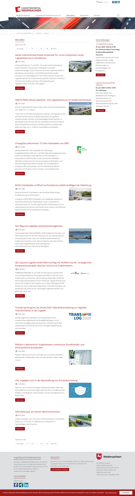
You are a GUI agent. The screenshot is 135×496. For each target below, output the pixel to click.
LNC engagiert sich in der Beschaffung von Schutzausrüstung (46, 380)
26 (41, 49)
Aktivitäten (70, 15)
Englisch (106, 2)
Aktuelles (46, 33)
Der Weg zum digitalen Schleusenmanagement (39, 225)
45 (47, 49)
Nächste (54, 49)
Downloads (84, 15)
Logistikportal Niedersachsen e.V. (48, 15)
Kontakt (97, 15)
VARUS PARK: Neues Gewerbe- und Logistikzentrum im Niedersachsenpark (53, 99)
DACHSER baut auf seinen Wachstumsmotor (37, 411)
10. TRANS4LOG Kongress (104, 44)
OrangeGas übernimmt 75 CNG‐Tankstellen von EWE (42, 143)
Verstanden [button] (125, 492)
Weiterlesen (20, 88)
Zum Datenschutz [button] (111, 492)
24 (32, 49)
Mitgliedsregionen (23, 15)
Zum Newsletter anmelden (60, 469)
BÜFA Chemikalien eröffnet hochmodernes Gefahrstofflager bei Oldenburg (53, 185)
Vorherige (20, 49)
